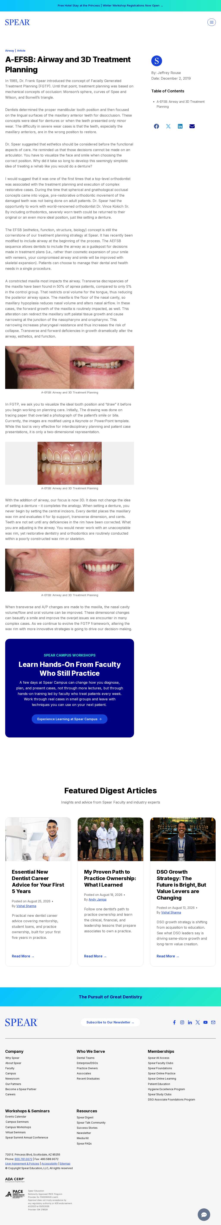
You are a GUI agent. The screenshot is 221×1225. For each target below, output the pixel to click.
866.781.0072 (23, 1159)
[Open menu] (211, 22)
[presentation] (38, 839)
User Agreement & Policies (22, 1163)
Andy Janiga (97, 899)
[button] (156, 126)
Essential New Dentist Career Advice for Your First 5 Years (38, 881)
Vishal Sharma (26, 906)
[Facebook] (174, 1022)
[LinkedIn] (190, 1022)
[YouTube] (205, 1022)
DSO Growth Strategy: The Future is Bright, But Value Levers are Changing (181, 885)
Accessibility (49, 1163)
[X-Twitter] (198, 1022)
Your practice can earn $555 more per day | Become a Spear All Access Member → (110, 5)
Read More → (24, 956)
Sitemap (65, 1163)
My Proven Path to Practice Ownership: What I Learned (110, 878)
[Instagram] (182, 1022)
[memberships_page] (110, 997)
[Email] (213, 1022)
